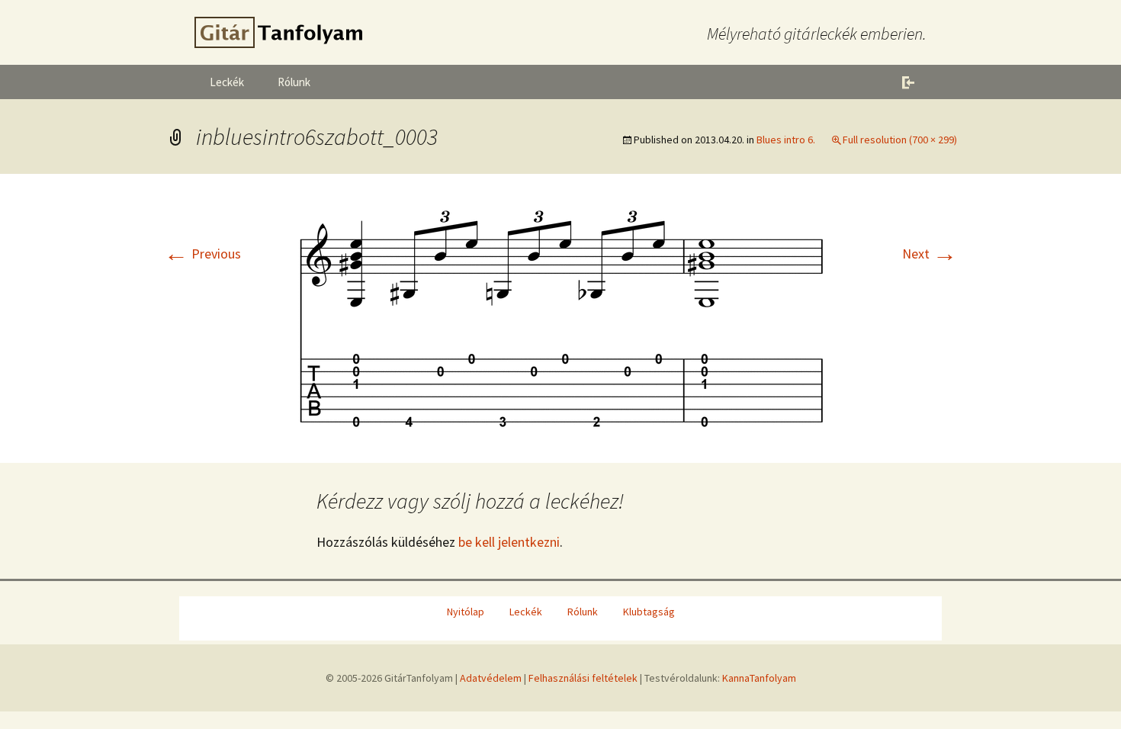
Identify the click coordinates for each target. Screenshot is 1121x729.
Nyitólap (465, 611)
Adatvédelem (491, 678)
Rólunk (294, 82)
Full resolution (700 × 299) (900, 139)
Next (929, 253)
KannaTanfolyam (759, 678)
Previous (202, 253)
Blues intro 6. (785, 139)
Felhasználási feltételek (583, 678)
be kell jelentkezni (509, 542)
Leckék (227, 82)
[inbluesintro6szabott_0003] (560, 317)
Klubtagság (649, 611)
